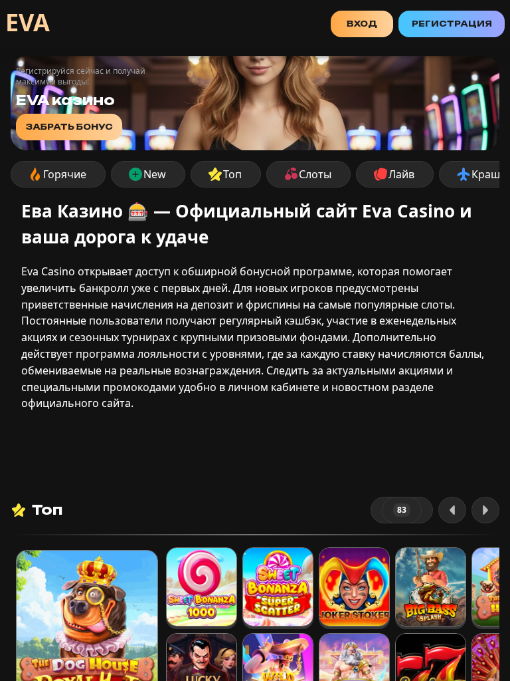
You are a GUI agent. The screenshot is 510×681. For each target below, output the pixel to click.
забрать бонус (69, 127)
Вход (362, 24)
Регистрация (452, 24)
